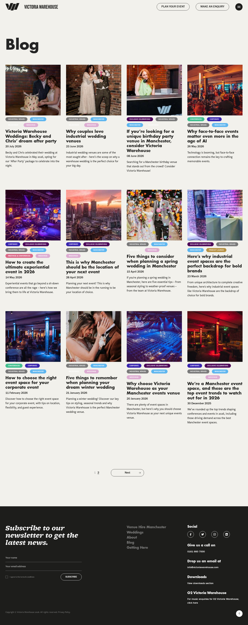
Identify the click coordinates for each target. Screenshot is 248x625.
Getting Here (137, 547)
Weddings (135, 532)
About (132, 537)
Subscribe (71, 577)
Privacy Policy (64, 612)
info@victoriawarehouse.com (202, 567)
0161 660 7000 (196, 551)
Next (127, 472)
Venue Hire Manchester (146, 526)
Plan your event (173, 6)
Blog (130, 542)
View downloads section (200, 583)
